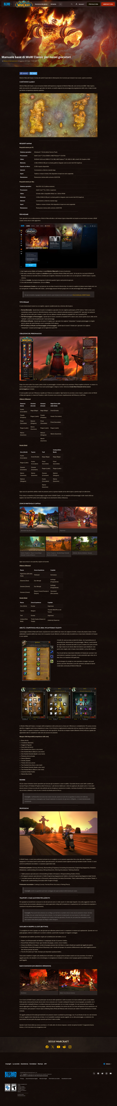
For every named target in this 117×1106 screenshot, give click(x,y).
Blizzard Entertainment (10, 61)
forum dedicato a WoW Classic (81, 295)
